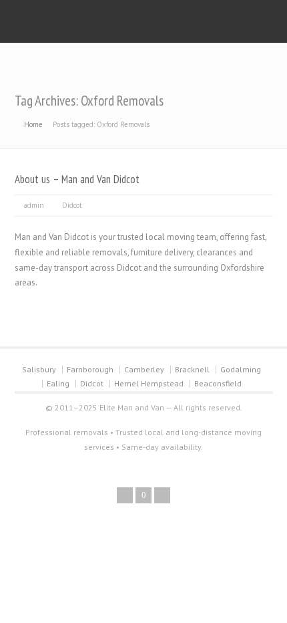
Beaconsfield (218, 383)
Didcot (72, 205)
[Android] (143, 495)
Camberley (144, 369)
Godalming (240, 369)
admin (34, 205)
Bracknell (192, 369)
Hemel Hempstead (149, 383)
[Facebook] (125, 495)
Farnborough (90, 369)
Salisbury (39, 369)
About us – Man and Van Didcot (77, 179)
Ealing (58, 383)
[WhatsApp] (162, 495)
